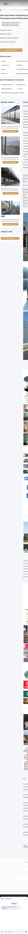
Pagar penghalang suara (17, 10)
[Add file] (2, 931)
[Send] (26, 931)
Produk (23, 4)
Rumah (16, 4)
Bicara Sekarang (10, 50)
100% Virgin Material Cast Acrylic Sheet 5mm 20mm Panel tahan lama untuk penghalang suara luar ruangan (10, 128)
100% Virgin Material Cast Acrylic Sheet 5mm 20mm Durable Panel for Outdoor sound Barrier (10, 221)
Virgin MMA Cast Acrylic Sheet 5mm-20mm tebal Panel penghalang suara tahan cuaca (10, 190)
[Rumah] (6, 3)
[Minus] (26, 899)
